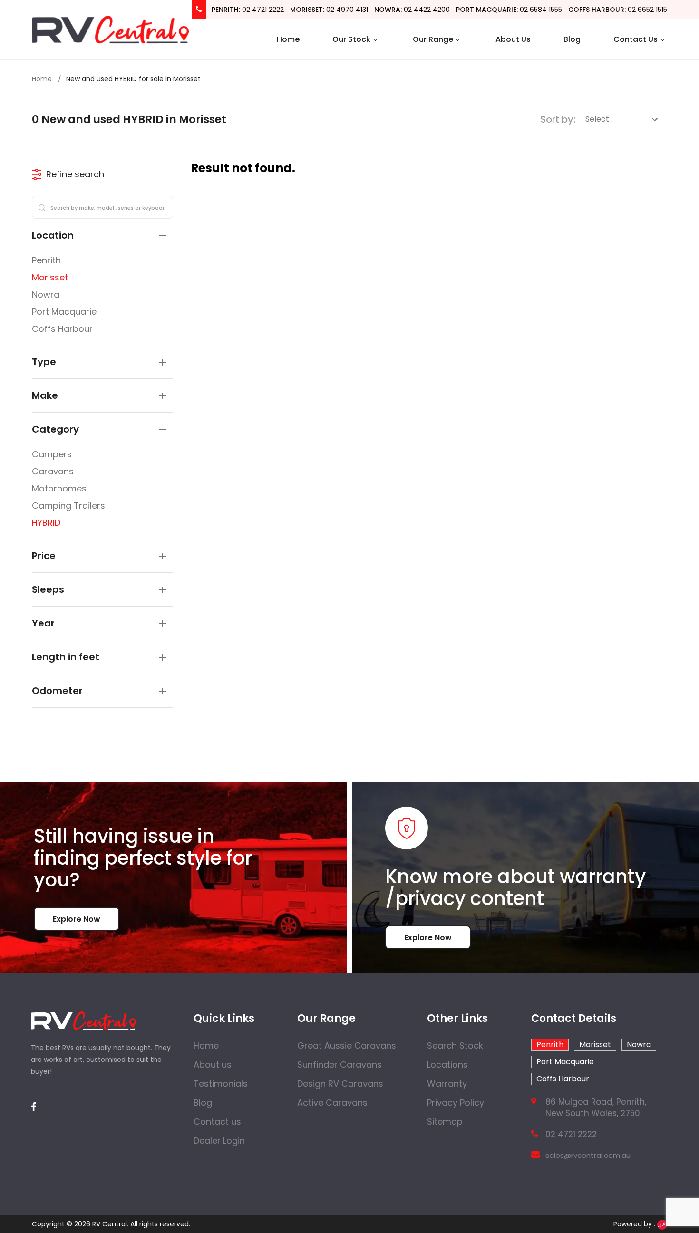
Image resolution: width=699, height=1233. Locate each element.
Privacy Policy (455, 1102)
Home (288, 39)
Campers (52, 454)
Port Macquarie (64, 312)
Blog (572, 39)
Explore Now (76, 919)
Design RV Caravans (340, 1083)
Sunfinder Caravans (339, 1064)
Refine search (75, 174)
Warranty (447, 1083)
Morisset (50, 277)
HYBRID (46, 523)
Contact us (217, 1121)
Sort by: (557, 119)
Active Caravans (332, 1102)
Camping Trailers (68, 505)
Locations (447, 1064)
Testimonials (221, 1083)
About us (213, 1064)
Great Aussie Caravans (346, 1045)
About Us (513, 39)
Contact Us (635, 39)
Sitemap (445, 1121)
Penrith (46, 260)
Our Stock (351, 39)
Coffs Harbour (62, 329)
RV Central (109, 1224)
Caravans (53, 471)
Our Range (433, 39)
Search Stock (455, 1045)
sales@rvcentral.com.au (588, 1155)
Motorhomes (59, 488)
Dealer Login (219, 1140)
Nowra (45, 294)
